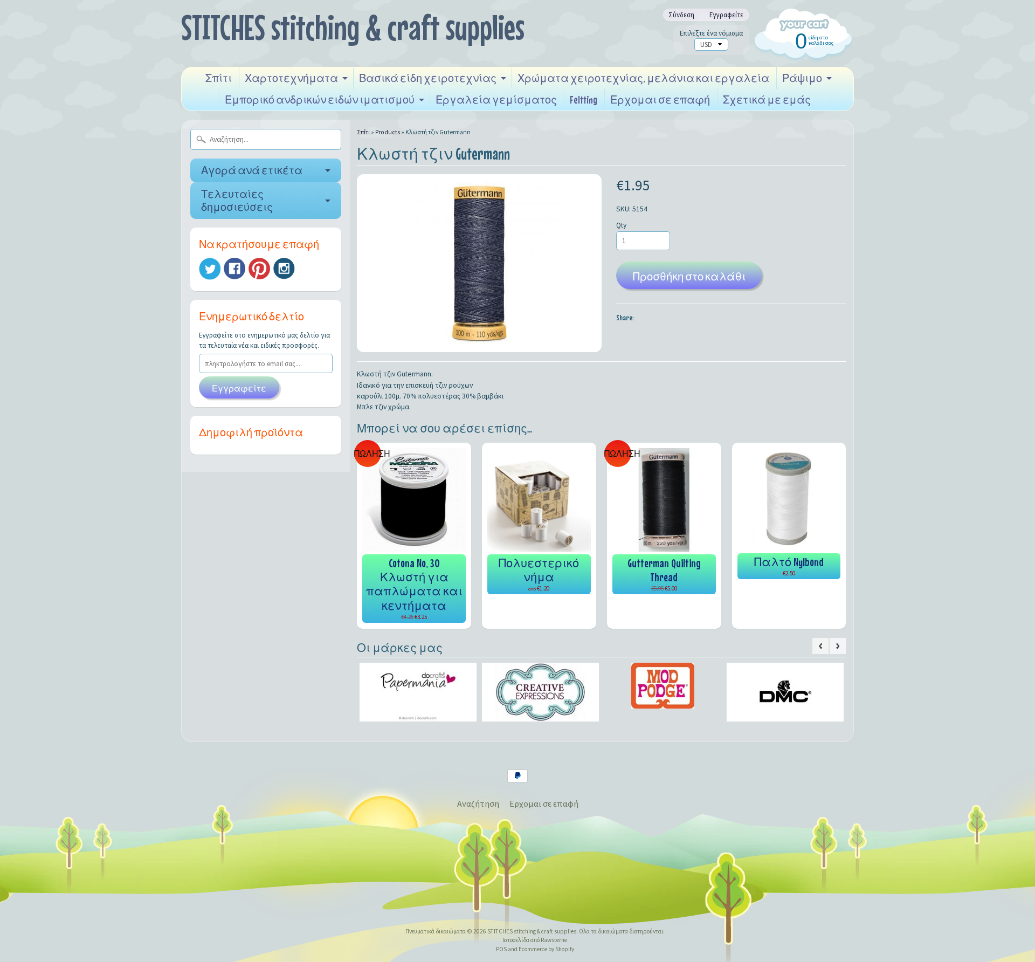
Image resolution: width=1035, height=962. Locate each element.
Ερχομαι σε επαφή (660, 99)
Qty (621, 225)
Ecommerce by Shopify (546, 949)
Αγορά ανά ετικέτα (251, 170)
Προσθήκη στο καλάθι (689, 276)
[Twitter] (209, 269)
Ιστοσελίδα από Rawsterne (534, 940)
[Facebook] (234, 268)
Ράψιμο (802, 78)
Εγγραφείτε (726, 14)
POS (501, 949)
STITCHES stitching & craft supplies (353, 27)
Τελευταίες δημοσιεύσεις (237, 200)
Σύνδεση (681, 14)
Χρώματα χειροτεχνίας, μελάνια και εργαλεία (643, 78)
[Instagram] (284, 268)
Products (387, 132)
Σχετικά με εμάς (767, 99)
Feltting (583, 99)
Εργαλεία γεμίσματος (496, 99)
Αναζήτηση (478, 803)
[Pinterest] (259, 268)
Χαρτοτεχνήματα (291, 78)
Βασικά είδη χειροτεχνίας (427, 78)
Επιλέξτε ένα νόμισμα (711, 33)
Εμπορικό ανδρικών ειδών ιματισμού (320, 99)
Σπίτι (218, 78)
